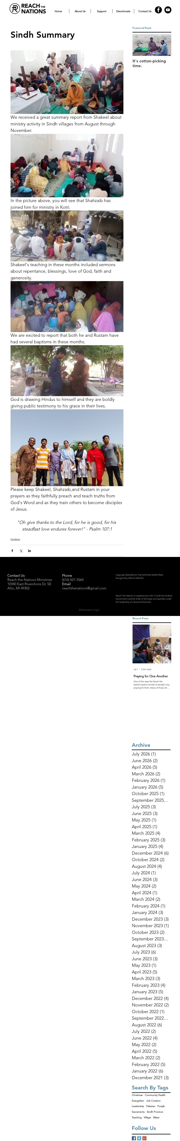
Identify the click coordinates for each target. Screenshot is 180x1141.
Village (147, 1117)
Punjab (161, 1106)
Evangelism (138, 1100)
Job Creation (153, 1100)
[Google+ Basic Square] (144, 1138)
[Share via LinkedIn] (29, 550)
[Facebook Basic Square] (134, 1138)
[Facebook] (158, 9)
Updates (15, 539)
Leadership (138, 1106)
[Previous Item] (138, 45)
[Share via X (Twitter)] (20, 550)
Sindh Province (155, 1111)
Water (156, 1117)
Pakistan (150, 1106)
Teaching (137, 1117)
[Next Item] (165, 45)
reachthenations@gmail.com (84, 588)
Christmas (137, 1095)
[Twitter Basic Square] (139, 1138)
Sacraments (138, 1111)
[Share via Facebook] (12, 550)
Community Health (155, 1095)
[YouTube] (167, 9)
